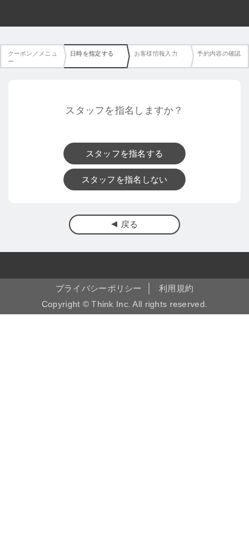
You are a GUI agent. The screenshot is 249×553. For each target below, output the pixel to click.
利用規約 (176, 288)
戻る (129, 224)
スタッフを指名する (125, 153)
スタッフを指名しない (125, 179)
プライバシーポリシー (99, 288)
